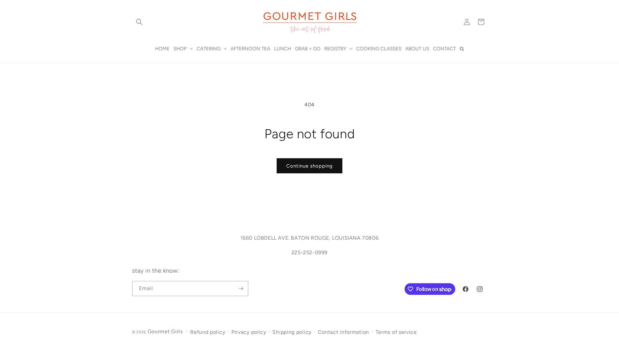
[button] (139, 22)
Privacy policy (248, 332)
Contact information (343, 332)
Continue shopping (309, 166)
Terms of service (396, 332)
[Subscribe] (241, 288)
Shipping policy (291, 332)
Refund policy (207, 332)
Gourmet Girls (165, 331)
